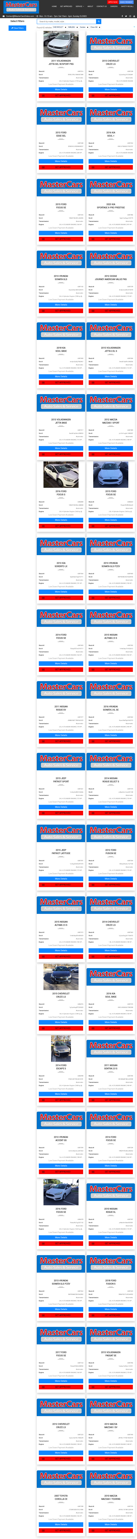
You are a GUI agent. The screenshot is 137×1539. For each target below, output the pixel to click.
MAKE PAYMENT (126, 2)
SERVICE (79, 6)
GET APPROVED (66, 6)
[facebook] (122, 16)
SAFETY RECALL (127, 6)
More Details (61, 89)
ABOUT (90, 6)
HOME (54, 6)
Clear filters (18, 28)
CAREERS (114, 6)
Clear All (93, 27)
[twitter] (126, 16)
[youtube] (134, 16)
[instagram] (130, 16)
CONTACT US (102, 6)
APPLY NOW (112, 2)
